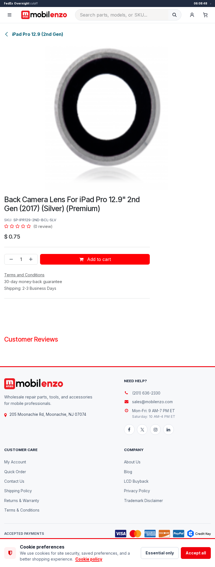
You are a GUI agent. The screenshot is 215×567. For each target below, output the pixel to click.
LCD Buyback (136, 481)
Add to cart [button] (98, 259)
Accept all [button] (196, 552)
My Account (15, 462)
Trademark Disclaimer (143, 500)
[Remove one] (10, 259)
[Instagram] (155, 429)
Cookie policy (88, 559)
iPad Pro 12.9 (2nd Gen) (37, 34)
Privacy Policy (137, 491)
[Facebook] (129, 429)
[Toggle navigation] (9, 14)
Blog (128, 472)
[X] (142, 429)
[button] (192, 14)
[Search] (174, 15)
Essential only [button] (160, 552)
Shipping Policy (18, 491)
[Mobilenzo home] (33, 383)
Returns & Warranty (21, 500)
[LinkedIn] (168, 429)
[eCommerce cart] (205, 14)
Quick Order (15, 472)
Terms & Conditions (21, 510)
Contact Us (14, 481)
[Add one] (32, 259)
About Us (132, 462)
